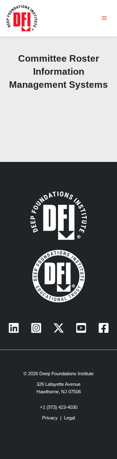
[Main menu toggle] (104, 18)
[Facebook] (103, 328)
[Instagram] (36, 328)
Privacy (50, 417)
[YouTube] (81, 328)
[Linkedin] (13, 328)
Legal (69, 417)
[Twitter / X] (58, 328)
